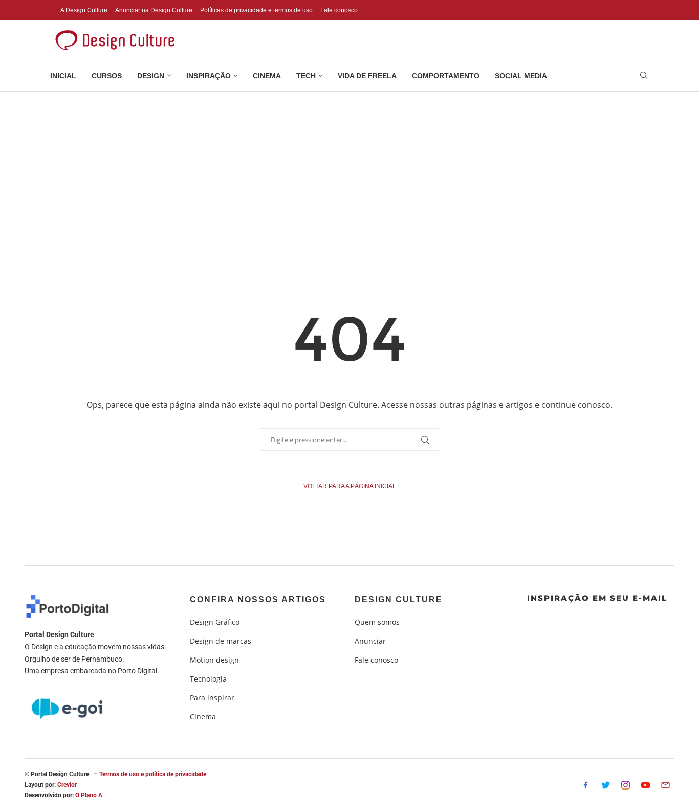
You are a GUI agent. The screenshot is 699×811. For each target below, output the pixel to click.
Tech (306, 76)
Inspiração (208, 76)
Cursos (107, 76)
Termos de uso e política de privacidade (152, 774)
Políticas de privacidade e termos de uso (256, 10)
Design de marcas (220, 641)
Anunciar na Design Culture (153, 10)
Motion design (214, 660)
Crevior (67, 784)
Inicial (63, 76)
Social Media (521, 76)
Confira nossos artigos (258, 600)
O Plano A (88, 795)
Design (150, 76)
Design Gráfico (214, 622)
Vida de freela (367, 76)
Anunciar (370, 641)
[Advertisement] (349, 168)
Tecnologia (208, 679)
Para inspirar (212, 698)
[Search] (644, 76)
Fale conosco (339, 10)
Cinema (267, 76)
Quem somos (377, 622)
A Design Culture (83, 10)
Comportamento (445, 76)
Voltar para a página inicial (349, 486)
